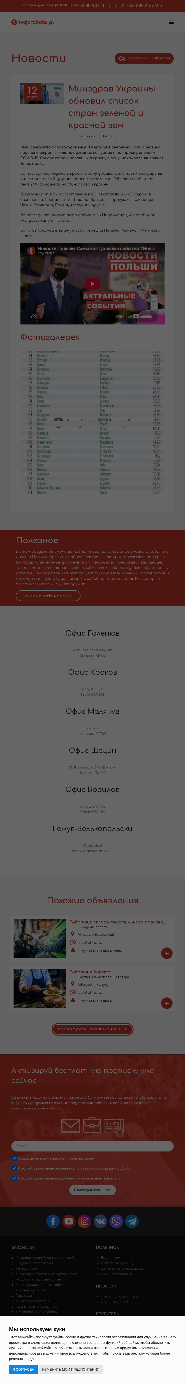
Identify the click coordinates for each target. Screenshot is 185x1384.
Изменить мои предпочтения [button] (70, 1369)
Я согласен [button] (23, 1369)
